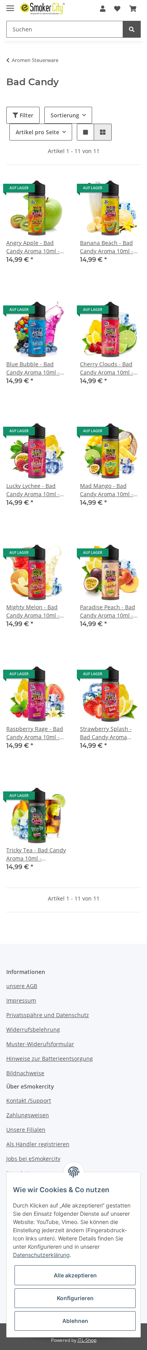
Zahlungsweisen (27, 1115)
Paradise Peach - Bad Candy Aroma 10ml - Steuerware (107, 611)
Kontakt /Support (28, 1100)
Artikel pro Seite (37, 132)
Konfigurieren (75, 1298)
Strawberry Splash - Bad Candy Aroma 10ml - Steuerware (106, 733)
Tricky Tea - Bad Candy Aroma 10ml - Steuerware (36, 854)
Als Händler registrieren (37, 1144)
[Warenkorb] (133, 8)
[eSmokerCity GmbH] (42, 9)
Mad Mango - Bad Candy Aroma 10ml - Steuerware (106, 490)
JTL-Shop (87, 1340)
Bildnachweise (25, 1073)
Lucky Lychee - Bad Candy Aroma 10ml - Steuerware (33, 490)
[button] (103, 8)
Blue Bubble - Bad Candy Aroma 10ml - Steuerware (33, 368)
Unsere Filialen (25, 1129)
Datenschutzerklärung (41, 1254)
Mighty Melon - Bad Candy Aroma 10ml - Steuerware (33, 611)
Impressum (21, 1000)
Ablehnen (75, 1320)
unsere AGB (21, 986)
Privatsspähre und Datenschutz (47, 1015)
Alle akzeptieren (75, 1275)
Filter (25, 115)
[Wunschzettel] (117, 8)
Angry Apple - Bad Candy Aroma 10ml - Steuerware (33, 247)
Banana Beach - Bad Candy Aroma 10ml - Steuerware (106, 247)
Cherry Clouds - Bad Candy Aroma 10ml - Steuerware (106, 368)
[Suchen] (132, 29)
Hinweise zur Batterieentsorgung (49, 1058)
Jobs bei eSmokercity (33, 1158)
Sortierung (65, 115)
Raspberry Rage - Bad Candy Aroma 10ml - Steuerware (34, 733)
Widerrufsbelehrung (33, 1029)
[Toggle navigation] (10, 5)
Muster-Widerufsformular (40, 1044)
